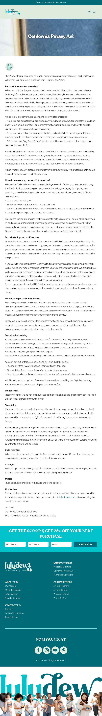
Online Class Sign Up (14, 613)
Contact (9, 609)
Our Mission (10, 586)
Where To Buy (59, 598)
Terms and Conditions (63, 575)
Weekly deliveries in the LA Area (51, 2)
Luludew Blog (11, 594)
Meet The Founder (13, 590)
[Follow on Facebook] (38, 650)
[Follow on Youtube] (55, 650)
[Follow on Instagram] (47, 650)
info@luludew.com (66, 497)
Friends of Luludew (13, 598)
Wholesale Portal (61, 594)
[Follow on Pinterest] (63, 650)
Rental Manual (11, 617)
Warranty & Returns (62, 567)
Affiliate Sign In (60, 590)
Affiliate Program (61, 586)
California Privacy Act (63, 571)
